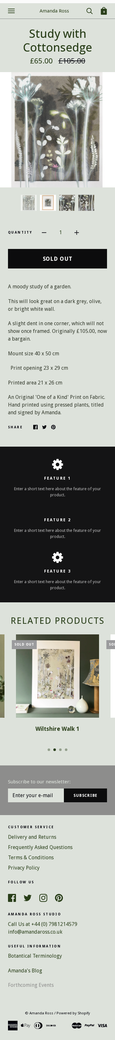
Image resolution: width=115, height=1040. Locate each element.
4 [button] (66, 749)
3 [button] (60, 749)
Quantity (20, 232)
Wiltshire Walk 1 (57, 729)
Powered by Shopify (73, 1013)
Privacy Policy (24, 868)
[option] (57, 129)
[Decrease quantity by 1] (44, 232)
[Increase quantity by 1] (77, 232)
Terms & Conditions (31, 857)
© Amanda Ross (39, 1013)
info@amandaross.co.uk (35, 932)
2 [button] (54, 749)
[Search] (89, 10)
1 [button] (49, 749)
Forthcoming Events (31, 985)
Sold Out (58, 258)
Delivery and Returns (32, 837)
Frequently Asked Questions (40, 847)
